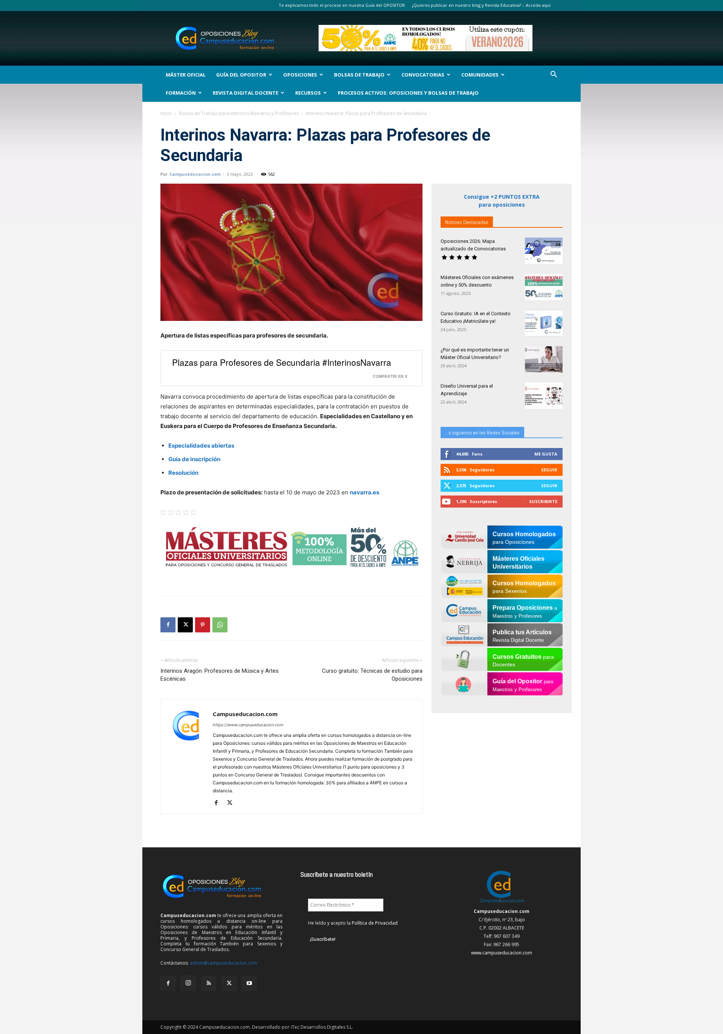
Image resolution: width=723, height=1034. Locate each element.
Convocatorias (422, 74)
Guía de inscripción (194, 459)
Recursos (308, 92)
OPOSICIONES (300, 74)
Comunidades (480, 74)
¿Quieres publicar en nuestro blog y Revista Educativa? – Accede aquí (481, 5)
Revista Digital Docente (245, 92)
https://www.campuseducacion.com (248, 724)
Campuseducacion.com (195, 174)
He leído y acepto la (353, 923)
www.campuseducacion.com (501, 953)
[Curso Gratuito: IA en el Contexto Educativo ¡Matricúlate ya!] (544, 323)
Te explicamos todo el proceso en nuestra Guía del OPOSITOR (342, 5)
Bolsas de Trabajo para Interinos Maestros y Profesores (239, 113)
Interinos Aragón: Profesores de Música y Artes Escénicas (219, 674)
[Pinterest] (202, 624)
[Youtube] (249, 983)
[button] (554, 75)
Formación (181, 92)
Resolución (183, 472)
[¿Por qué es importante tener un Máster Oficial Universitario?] (544, 359)
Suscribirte (543, 501)
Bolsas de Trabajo (359, 74)
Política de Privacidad (375, 923)
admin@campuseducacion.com (223, 963)
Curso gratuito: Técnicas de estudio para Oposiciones (372, 674)
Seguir (549, 470)
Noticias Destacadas (466, 222)
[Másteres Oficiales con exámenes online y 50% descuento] (544, 287)
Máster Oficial (186, 74)
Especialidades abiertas (201, 445)
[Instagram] (188, 983)
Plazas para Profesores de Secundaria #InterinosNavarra (281, 362)
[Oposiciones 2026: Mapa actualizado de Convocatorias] (544, 251)
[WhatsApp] (219, 624)
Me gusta (545, 454)
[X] (185, 624)
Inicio (166, 113)
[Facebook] (167, 624)
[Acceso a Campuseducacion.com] (501, 903)
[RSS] (208, 983)
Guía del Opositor (241, 74)
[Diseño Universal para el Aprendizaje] (544, 395)
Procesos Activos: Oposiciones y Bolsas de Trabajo (408, 92)
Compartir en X (390, 376)
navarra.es (364, 492)
